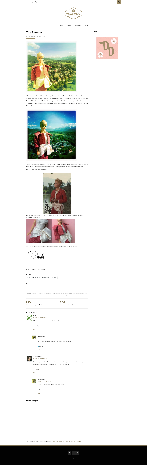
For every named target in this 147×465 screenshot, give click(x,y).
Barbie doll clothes (81, 293)
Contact (78, 25)
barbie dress (29, 295)
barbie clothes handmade (61, 293)
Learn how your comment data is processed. (67, 441)
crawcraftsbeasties (38, 356)
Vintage (34, 293)
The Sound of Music (72, 295)
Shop (86, 25)
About (69, 25)
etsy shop (63, 295)
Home (61, 25)
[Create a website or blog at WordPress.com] (73, 459)
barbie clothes (50, 293)
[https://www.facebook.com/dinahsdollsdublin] (28, 2)
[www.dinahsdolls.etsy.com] (36, 2)
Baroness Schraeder (55, 295)
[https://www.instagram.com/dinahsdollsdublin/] (32, 2)
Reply (34, 329)
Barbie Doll (72, 293)
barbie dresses (37, 295)
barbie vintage (45, 295)
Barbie (43, 293)
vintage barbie (82, 295)
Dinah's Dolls (31, 36)
